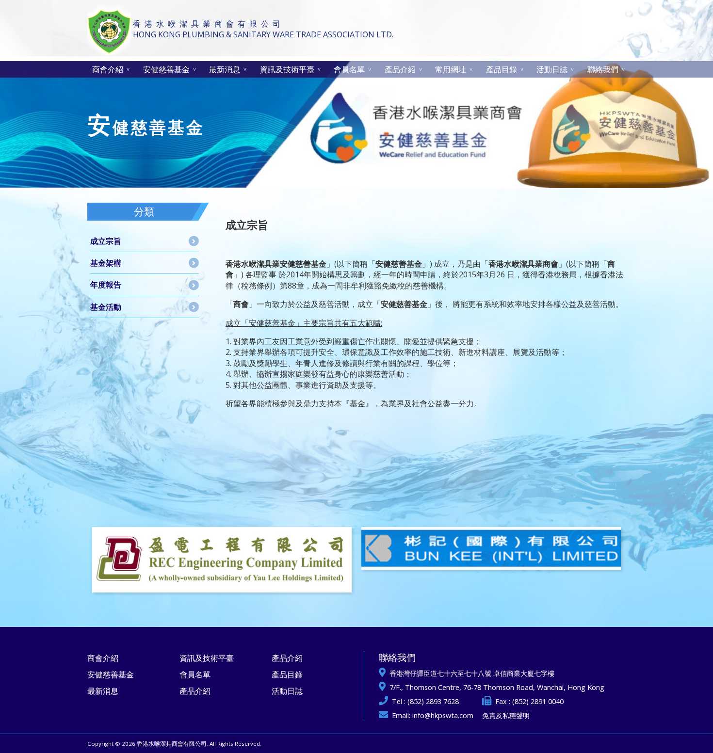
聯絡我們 (602, 69)
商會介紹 (107, 69)
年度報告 (105, 284)
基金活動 (105, 307)
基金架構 (105, 262)
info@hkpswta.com (442, 715)
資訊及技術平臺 (287, 69)
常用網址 (450, 69)
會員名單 (349, 69)
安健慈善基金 (166, 69)
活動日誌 (551, 69)
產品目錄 (501, 69)
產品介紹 (400, 69)
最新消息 (224, 69)
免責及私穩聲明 (506, 715)
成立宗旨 (105, 241)
